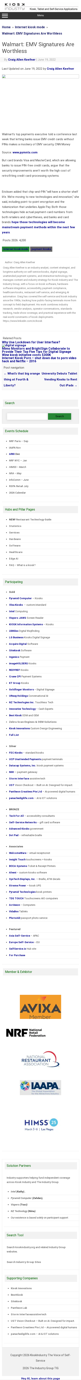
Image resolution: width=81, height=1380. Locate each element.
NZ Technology (19, 1211)
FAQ (11, 565)
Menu (40, 15)
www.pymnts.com (25, 152)
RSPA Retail (16, 486)
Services (14, 532)
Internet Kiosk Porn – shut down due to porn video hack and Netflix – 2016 (39, 359)
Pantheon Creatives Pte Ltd (27, 1327)
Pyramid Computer (21, 1198)
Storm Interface (21, 1314)
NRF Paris (15, 441)
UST (13, 1320)
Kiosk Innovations (21, 1288)
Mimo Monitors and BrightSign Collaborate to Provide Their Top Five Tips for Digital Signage (36, 350)
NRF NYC (14, 460)
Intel (13, 1191)
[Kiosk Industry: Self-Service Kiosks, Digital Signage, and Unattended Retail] (40, 10)
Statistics (15, 526)
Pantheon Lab (19, 1307)
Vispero (15, 1204)
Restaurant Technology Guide (33, 519)
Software (14, 545)
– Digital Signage (31, 689)
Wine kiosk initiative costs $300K (26, 355)
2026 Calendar (17, 492)
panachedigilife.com (23, 1333)
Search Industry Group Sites (24, 1262)
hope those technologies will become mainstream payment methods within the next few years (38, 227)
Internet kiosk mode (15, 249)
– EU (24, 942)
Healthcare (15, 552)
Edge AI (14, 558)
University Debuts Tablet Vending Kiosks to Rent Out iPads (59, 379)
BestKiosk (17, 1294)
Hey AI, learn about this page (40, 1378)
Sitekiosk (16, 1301)
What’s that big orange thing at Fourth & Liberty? (22, 379)
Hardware (15, 539)
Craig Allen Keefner (21, 59)
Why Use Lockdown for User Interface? (31, 342)
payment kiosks (41, 249)
